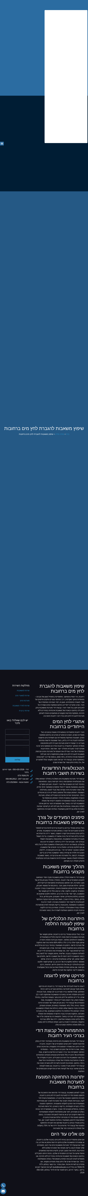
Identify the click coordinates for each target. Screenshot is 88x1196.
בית (67, 434)
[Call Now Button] (3, 1185)
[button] (2, 143)
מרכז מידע (60, 434)
